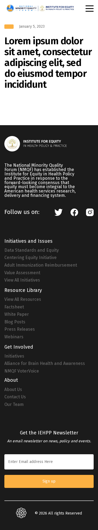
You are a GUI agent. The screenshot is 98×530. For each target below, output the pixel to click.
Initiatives (14, 356)
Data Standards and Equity (31, 250)
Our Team (14, 404)
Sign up (49, 481)
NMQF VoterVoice (21, 371)
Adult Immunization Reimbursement (40, 265)
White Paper (16, 314)
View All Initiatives (22, 280)
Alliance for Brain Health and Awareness (44, 363)
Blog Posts (14, 322)
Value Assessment (22, 272)
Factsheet (14, 307)
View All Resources (22, 299)
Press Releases (19, 329)
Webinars (13, 337)
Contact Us (15, 397)
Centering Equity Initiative (30, 257)
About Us (13, 389)
